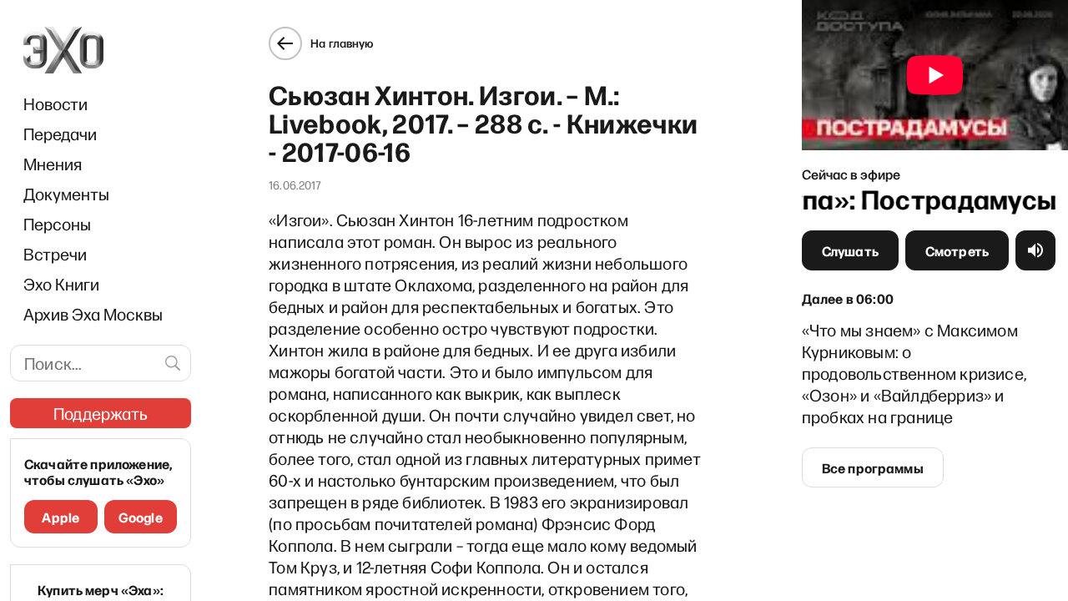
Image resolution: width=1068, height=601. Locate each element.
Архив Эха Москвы (93, 314)
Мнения (52, 163)
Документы (66, 194)
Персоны (57, 224)
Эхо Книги (61, 284)
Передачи (60, 133)
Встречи (55, 254)
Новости (55, 103)
